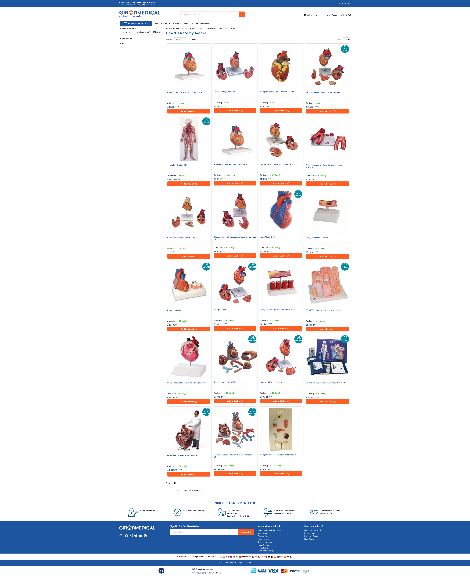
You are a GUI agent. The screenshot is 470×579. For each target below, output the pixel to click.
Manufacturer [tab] (126, 38)
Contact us (345, 3)
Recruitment (263, 548)
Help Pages (309, 539)
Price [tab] (122, 43)
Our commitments (265, 542)
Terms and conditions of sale (270, 530)
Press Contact (263, 545)
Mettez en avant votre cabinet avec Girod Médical (140, 32)
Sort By (169, 40)
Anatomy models (203, 23)
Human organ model (207, 28)
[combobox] (212, 14)
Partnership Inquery (266, 551)
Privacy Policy (264, 536)
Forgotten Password (312, 530)
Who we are (263, 533)
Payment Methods (311, 533)
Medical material (173, 28)
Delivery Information (312, 536)
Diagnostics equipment (183, 23)
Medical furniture (162, 23)
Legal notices (263, 539)
